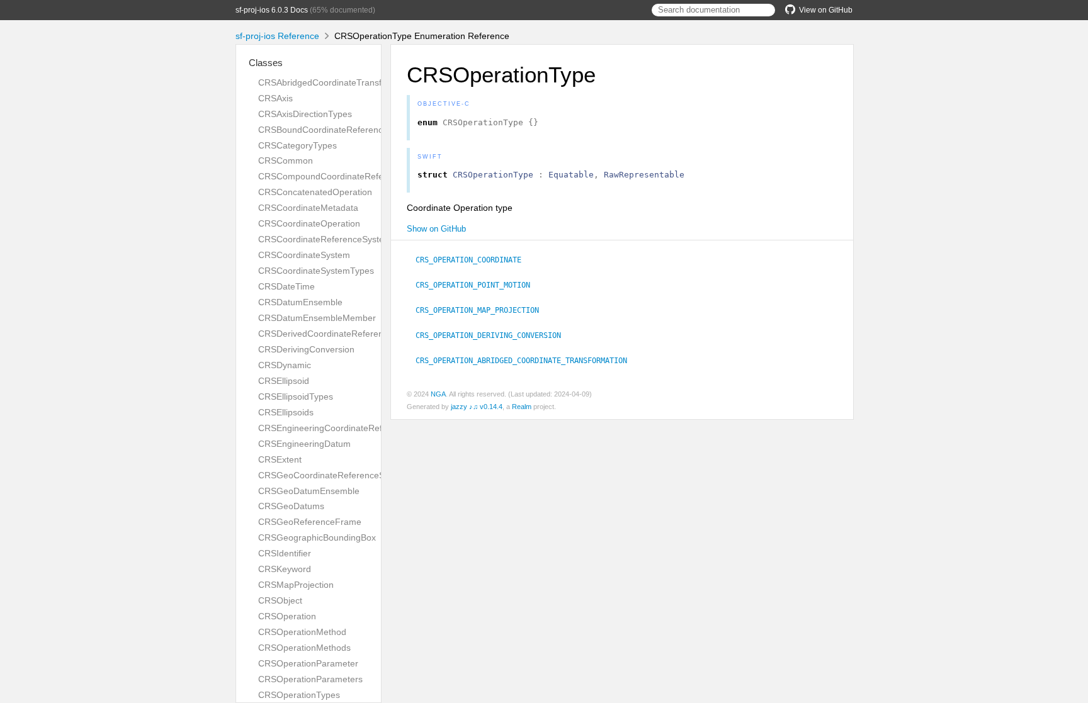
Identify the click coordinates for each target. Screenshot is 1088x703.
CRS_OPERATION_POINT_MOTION (478, 285)
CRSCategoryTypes (297, 145)
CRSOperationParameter (308, 663)
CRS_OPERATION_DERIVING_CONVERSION (493, 335)
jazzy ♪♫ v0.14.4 (476, 406)
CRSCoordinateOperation (309, 223)
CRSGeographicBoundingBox (317, 537)
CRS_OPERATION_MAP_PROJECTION (482, 310)
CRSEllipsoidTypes (295, 396)
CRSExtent (280, 459)
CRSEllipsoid (283, 381)
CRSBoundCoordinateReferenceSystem (337, 130)
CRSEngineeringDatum (304, 444)
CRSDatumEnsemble (300, 302)
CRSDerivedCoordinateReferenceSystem (340, 334)
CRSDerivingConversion (306, 349)
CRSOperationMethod (302, 632)
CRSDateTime (286, 286)
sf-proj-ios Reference (277, 36)
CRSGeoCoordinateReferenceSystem (333, 475)
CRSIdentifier (284, 553)
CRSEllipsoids (286, 412)
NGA (438, 394)
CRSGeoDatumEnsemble (309, 491)
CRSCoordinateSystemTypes (316, 271)
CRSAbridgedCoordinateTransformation (337, 82)
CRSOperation (287, 616)
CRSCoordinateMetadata (308, 208)
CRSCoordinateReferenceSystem (325, 239)
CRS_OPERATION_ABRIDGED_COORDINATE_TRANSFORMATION (526, 360)
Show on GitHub (436, 229)
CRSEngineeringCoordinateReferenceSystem (348, 428)
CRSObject (280, 600)
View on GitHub (826, 10)
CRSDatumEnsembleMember (317, 318)
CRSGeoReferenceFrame (309, 522)
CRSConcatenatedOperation (315, 192)
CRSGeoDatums (291, 506)
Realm (521, 406)
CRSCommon (285, 160)
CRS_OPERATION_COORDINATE (473, 260)
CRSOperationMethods (304, 648)
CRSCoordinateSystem (304, 255)
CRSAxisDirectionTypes (305, 114)
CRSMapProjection (296, 585)
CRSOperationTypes (299, 695)
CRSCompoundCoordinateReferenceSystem (347, 176)
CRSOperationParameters (310, 679)
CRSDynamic (284, 365)
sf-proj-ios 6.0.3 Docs (271, 10)
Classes (266, 62)
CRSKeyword (284, 569)
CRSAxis (275, 98)
